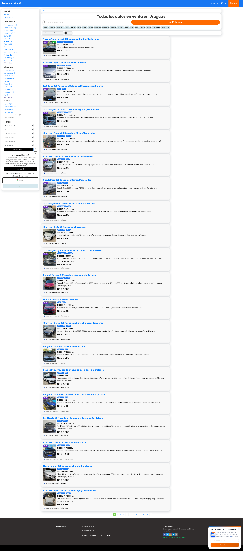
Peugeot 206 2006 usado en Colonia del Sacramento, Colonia (74, 394)
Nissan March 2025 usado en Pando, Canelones (67, 466)
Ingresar (215, 3)
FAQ (100, 535)
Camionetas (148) (10, 107)
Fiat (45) (7, 81)
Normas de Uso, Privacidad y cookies (174, 538)
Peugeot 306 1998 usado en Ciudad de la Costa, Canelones (73, 369)
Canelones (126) (10, 28)
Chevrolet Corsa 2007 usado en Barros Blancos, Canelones (73, 322)
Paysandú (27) (9, 33)
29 (143, 514)
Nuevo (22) (8, 15)
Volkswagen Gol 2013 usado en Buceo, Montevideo (69, 203)
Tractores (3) (8, 112)
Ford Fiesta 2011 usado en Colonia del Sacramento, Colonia (73, 418)
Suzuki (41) (8, 87)
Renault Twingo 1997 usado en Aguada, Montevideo (69, 275)
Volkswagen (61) (10, 73)
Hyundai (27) (9, 92)
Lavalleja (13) (9, 50)
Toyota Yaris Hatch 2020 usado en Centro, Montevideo (71, 39)
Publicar (234, 3)
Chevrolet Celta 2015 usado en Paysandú (64, 227)
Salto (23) (7, 36)
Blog (225, 3)
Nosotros (93, 535)
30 (147, 514)
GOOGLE (21, 180)
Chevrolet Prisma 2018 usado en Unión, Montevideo (69, 133)
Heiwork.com (18, 548)
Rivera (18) (8, 41)
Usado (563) (8, 17)
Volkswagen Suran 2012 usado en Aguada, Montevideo (71, 109)
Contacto (108, 535)
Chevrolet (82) (9, 70)
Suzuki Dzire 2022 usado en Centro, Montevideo (67, 179)
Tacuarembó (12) (10, 52)
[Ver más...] (8, 63)
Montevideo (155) (10, 25)
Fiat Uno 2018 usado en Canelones (60, 299)
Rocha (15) (8, 44)
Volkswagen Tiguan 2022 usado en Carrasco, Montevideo (72, 250)
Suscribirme (224, 545)
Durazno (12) (9, 58)
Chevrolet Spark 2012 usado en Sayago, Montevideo (69, 490)
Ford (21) (7, 95)
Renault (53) (9, 76)
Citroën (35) (8, 89)
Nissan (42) (8, 84)
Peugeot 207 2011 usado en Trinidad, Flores (65, 346)
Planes (84, 535)
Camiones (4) (8, 109)
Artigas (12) (8, 55)
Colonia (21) (8, 39)
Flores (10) (8, 60)
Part (45, 42)
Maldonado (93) (10, 30)
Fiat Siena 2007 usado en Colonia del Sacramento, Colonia (73, 85)
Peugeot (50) (9, 78)
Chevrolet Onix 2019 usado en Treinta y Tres (65, 442)
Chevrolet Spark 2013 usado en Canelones (64, 62)
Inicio (44, 10)
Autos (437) (8, 104)
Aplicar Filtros (17, 150)
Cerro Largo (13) (10, 47)
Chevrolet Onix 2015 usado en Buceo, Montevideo (68, 156)
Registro (20, 186)
